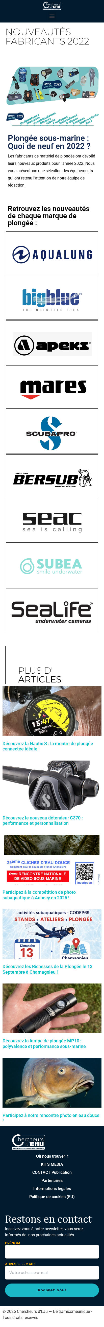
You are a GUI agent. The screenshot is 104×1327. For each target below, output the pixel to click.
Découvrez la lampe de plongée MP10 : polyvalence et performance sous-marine (44, 1043)
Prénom (12, 1243)
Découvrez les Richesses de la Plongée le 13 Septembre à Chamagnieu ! (47, 969)
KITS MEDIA (52, 1164)
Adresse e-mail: (20, 1264)
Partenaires (52, 1180)
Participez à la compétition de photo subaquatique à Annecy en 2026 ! (39, 894)
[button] (52, 16)
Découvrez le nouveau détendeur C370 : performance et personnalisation (43, 820)
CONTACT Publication (52, 1172)
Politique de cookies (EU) (52, 1196)
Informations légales (52, 1188)
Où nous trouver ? (52, 1156)
